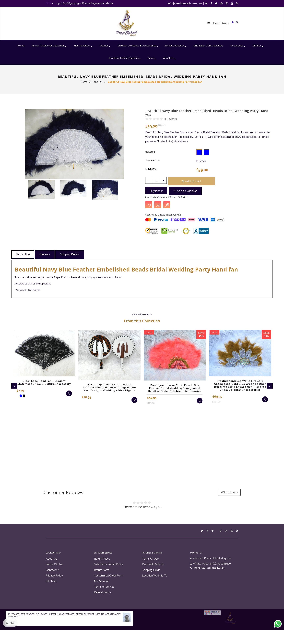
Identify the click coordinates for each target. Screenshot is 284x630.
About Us (51, 558)
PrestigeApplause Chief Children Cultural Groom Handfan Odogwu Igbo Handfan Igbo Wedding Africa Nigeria (109, 387)
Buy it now (156, 191)
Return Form (101, 570)
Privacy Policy (54, 575)
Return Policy (102, 558)
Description (23, 254)
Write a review (229, 492)
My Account (101, 581)
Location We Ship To (154, 575)
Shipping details (70, 254)
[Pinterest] (217, 3)
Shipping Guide (151, 570)
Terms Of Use (54, 564)
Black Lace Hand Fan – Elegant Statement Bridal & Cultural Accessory (44, 382)
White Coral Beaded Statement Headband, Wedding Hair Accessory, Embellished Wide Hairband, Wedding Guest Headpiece (64, 615)
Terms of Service (104, 586)
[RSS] (237, 3)
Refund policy (102, 592)
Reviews (45, 254)
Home (84, 82)
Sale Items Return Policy (109, 564)
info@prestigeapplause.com (185, 3)
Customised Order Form (108, 575)
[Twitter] (207, 3)
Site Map (51, 581)
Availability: (152, 160)
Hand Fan (97, 82)
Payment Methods (153, 564)
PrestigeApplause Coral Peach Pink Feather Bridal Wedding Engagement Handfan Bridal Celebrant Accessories (174, 388)
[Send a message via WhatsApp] (277, 623)
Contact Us (52, 570)
